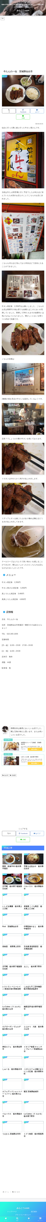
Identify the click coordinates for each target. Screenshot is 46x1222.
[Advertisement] (23, 43)
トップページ (12, 1211)
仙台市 (6, 775)
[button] (40, 613)
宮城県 (14, 775)
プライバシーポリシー (23, 1215)
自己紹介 (34, 1211)
